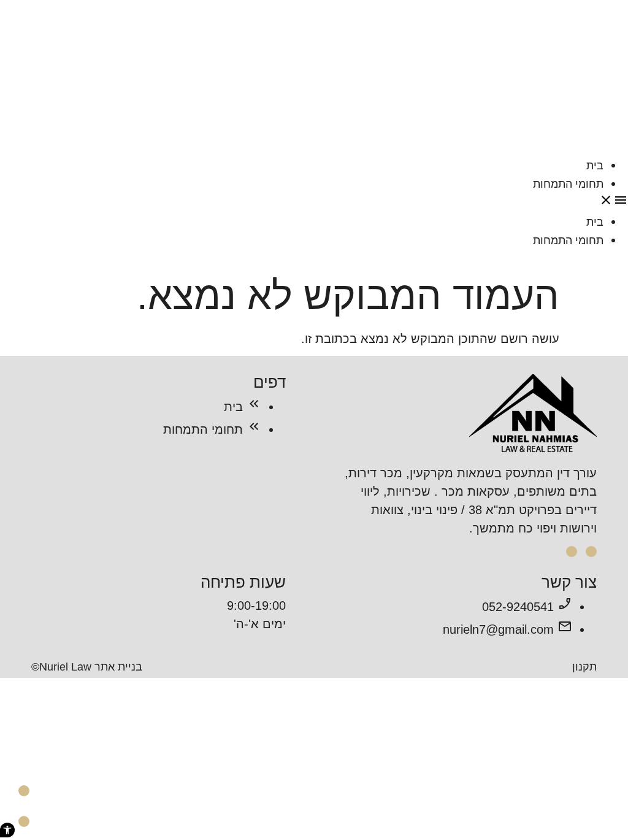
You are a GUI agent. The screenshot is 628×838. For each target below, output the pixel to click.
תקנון (584, 667)
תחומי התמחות (568, 184)
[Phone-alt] (23, 790)
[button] (314, 202)
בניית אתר (118, 667)
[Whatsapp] (23, 821)
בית (594, 166)
